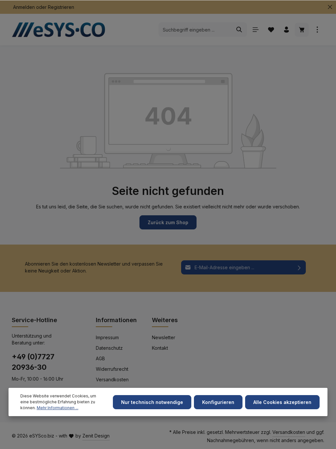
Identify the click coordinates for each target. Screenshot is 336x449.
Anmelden (24, 7)
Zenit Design (96, 435)
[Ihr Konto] (286, 30)
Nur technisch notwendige (152, 402)
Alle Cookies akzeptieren (282, 402)
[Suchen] (239, 29)
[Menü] (255, 30)
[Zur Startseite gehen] (61, 29)
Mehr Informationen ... (57, 407)
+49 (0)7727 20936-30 (33, 362)
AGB (100, 358)
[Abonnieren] (299, 267)
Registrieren (61, 7)
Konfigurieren (218, 402)
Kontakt (160, 348)
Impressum (107, 337)
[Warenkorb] (302, 30)
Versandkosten (112, 379)
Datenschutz (109, 348)
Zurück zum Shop (168, 222)
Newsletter (163, 337)
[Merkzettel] (271, 30)
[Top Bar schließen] (330, 7)
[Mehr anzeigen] (317, 30)
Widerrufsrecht (112, 369)
